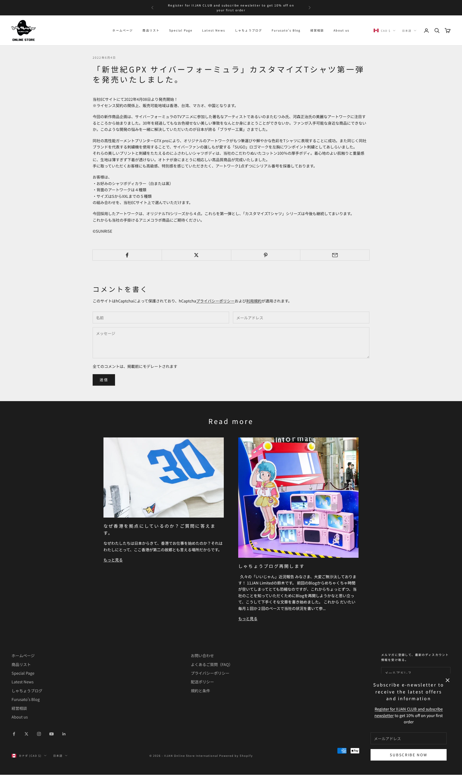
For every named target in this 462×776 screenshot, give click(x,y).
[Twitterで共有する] (196, 255)
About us (341, 30)
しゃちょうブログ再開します (271, 566)
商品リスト (151, 30)
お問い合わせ (202, 655)
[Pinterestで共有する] (265, 255)
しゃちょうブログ (248, 30)
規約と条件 (200, 690)
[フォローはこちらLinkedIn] (64, 733)
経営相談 (317, 30)
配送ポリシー (202, 682)
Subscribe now (408, 754)
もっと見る (113, 560)
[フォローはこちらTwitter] (26, 733)
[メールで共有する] (334, 255)
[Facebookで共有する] (127, 255)
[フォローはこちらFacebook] (14, 733)
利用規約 (254, 301)
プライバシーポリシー (215, 301)
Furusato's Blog (286, 30)
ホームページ (122, 30)
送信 (104, 379)
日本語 (406, 30)
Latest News (213, 30)
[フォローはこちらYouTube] (51, 733)
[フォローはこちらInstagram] (39, 733)
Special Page (180, 30)
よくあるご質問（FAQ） (212, 664)
